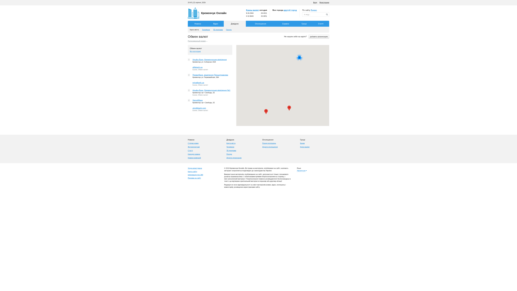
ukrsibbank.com (199, 108)
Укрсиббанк (198, 100)
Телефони (230, 147)
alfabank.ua (197, 67)
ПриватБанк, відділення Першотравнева (210, 75)
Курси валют (305, 147)
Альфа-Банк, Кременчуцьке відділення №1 (211, 90)
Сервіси (285, 24)
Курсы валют (252, 10)
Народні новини (194, 154)
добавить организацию (319, 37)
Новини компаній (194, 158)
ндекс (314, 10)
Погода (229, 154)
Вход (315, 3)
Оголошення (260, 24)
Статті (320, 24)
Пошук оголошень (269, 143)
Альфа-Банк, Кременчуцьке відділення (210, 59)
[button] (289, 108)
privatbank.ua (198, 83)
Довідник (235, 24)
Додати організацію (234, 158)
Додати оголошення (270, 147)
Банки (302, 143)
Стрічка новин (193, 143)
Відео (215, 24)
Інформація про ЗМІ (195, 175)
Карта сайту (192, 172)
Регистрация (324, 3)
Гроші (304, 24)
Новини (197, 24)
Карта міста (230, 143)
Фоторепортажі (194, 147)
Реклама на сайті (194, 178)
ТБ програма (231, 151)
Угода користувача (195, 168)
